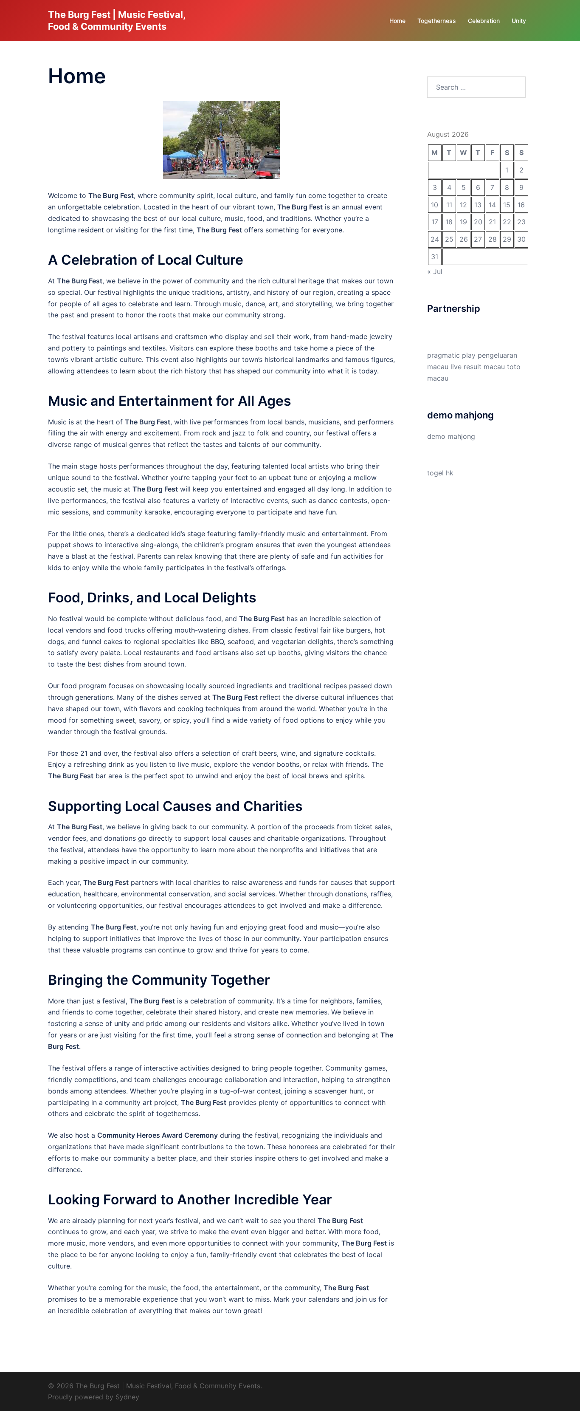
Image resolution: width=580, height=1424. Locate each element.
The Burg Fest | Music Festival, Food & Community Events (117, 20)
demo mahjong (451, 436)
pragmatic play (451, 355)
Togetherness (436, 20)
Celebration (484, 20)
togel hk (440, 473)
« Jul (434, 271)
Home (397, 20)
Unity (519, 20)
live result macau (477, 366)
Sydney (127, 1397)
